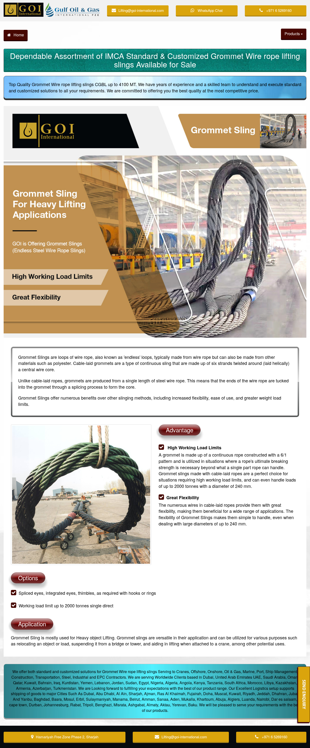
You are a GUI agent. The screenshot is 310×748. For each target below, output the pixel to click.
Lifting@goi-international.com (141, 10)
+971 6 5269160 (278, 10)
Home (18, 35)
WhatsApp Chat (210, 10)
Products (293, 33)
